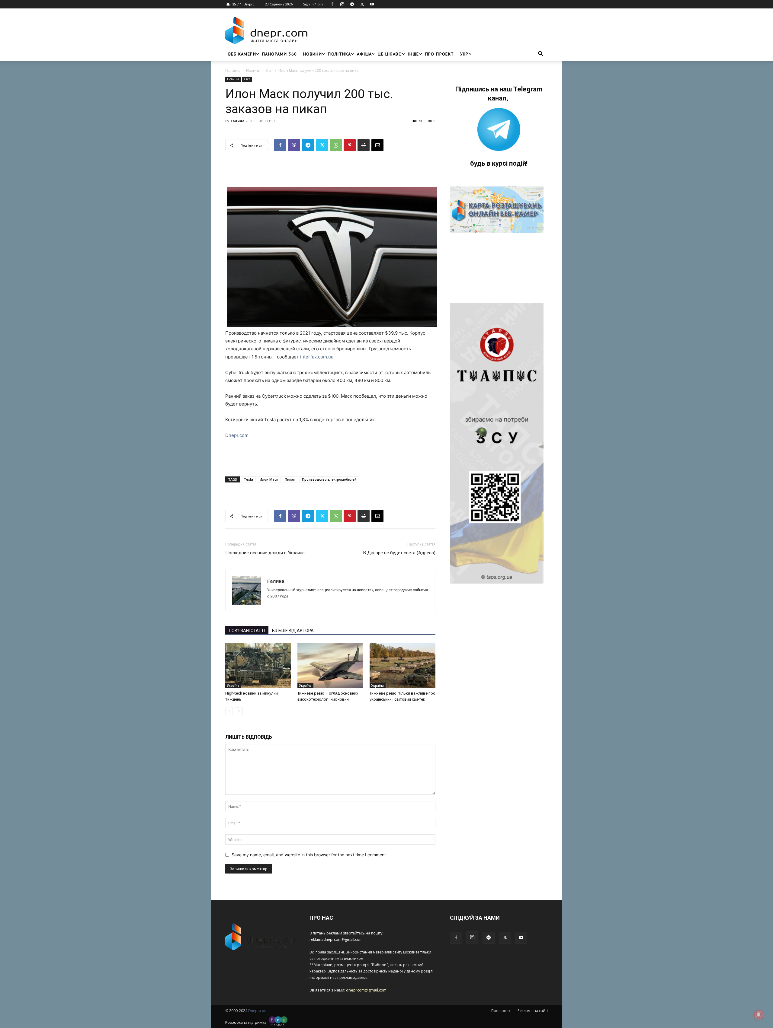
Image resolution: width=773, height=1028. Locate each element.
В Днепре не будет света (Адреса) (399, 552)
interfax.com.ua (316, 357)
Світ (269, 70)
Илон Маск (269, 479)
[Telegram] (352, 4)
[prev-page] (229, 711)
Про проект (439, 54)
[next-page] (238, 711)
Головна (232, 70)
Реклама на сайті (533, 1010)
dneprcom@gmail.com (366, 990)
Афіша (364, 54)
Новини (312, 54)
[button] (540, 54)
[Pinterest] (350, 145)
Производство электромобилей (329, 479)
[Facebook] (332, 4)
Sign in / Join (313, 4)
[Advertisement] (429, 30)
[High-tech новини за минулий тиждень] (258, 665)
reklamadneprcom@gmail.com (336, 939)
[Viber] (294, 145)
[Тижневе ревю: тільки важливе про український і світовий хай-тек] (402, 665)
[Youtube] (372, 4)
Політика (339, 54)
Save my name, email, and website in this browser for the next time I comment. (309, 854)
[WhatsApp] (336, 145)
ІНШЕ (413, 54)
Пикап (290, 479)
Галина (238, 121)
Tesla (248, 479)
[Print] (364, 145)
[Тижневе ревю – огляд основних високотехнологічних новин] (330, 665)
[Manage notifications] (759, 1015)
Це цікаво (390, 54)
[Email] (377, 145)
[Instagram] (342, 4)
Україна (233, 685)
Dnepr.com (237, 435)
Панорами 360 (279, 54)
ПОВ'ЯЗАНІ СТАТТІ (247, 630)
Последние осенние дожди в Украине (265, 552)
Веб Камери (242, 54)
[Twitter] (362, 4)
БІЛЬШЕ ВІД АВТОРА (293, 630)
